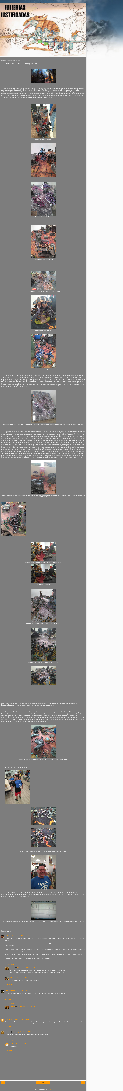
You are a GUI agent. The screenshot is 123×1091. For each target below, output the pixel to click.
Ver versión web (43, 1086)
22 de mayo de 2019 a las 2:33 (26, 967)
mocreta (12, 967)
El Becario (8, 935)
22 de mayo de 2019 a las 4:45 (25, 978)
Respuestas (10, 964)
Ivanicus (7, 1019)
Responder (8, 960)
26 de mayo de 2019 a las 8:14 (24, 1044)
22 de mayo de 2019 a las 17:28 (18, 990)
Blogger (49, 1089)
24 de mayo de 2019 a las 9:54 (20, 1019)
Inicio (43, 1082)
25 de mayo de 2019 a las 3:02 (22, 1032)
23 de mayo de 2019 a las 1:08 (26, 1006)
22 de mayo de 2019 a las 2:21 (21, 935)
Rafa (6, 990)
